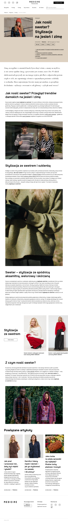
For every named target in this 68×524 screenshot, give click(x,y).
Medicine (6, 12)
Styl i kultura (26, 7)
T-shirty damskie (30, 371)
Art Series (41, 7)
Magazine (11, 12)
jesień (42, 44)
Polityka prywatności (42, 504)
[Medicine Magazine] (34, 2)
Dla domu (34, 7)
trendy (48, 44)
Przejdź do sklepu (58, 2)
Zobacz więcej (11, 339)
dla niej (37, 44)
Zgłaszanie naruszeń (41, 506)
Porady (13, 7)
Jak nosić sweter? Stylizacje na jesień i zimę (24, 12)
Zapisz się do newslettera (27, 505)
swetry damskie (26, 116)
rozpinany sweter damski (30, 176)
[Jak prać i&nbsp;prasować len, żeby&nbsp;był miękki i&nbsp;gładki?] (13, 446)
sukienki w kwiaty (37, 174)
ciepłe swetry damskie (50, 114)
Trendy (19, 7)
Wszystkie (6, 7)
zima (53, 44)
